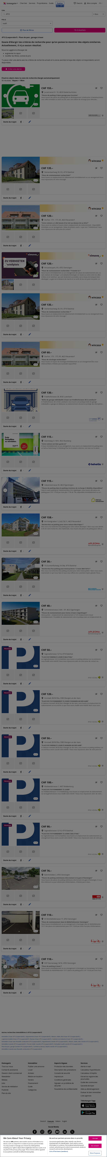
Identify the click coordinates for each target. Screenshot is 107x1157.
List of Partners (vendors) (58, 1151)
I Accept (95, 1138)
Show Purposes (95, 1153)
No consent (95, 1146)
